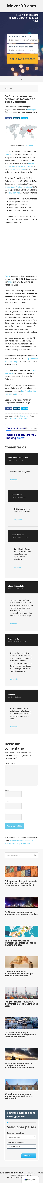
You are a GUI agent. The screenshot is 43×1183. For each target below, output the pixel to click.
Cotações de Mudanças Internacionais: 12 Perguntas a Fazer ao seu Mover (20, 1034)
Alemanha (16, 166)
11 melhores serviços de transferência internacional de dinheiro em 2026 (20, 942)
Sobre (7, 1173)
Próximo (28, 1156)
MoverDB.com (21, 5)
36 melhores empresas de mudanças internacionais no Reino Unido (19, 1096)
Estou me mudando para (16, 1143)
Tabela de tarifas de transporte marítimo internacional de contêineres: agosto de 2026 (21, 883)
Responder (14, 480)
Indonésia (9, 373)
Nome (8, 790)
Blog (2, 1173)
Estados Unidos (18, 169)
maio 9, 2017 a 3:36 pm (19, 497)
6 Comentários (21, 418)
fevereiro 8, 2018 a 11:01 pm (17, 642)
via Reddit (29, 145)
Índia (10, 282)
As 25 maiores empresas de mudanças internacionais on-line (21, 913)
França (7, 276)
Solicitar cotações (22, 59)
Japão (23, 166)
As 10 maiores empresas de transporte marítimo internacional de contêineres (19, 1065)
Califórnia (9, 154)
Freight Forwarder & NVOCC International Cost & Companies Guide (21, 1003)
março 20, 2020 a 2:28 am (20, 537)
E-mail (8, 801)
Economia (24, 416)
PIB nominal (14, 193)
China (29, 166)
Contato (14, 1173)
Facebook (21, 1175)
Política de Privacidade (27, 1173)
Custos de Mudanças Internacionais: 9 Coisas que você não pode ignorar (19, 973)
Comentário (10, 763)
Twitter (29, 1175)
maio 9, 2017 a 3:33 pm (15, 460)
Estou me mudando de (15, 1133)
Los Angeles (26, 391)
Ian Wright (31, 109)
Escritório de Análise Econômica (18, 187)
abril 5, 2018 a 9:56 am (15, 697)
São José (17, 394)
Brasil (33, 370)
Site (6, 813)
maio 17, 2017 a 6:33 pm (16, 589)
